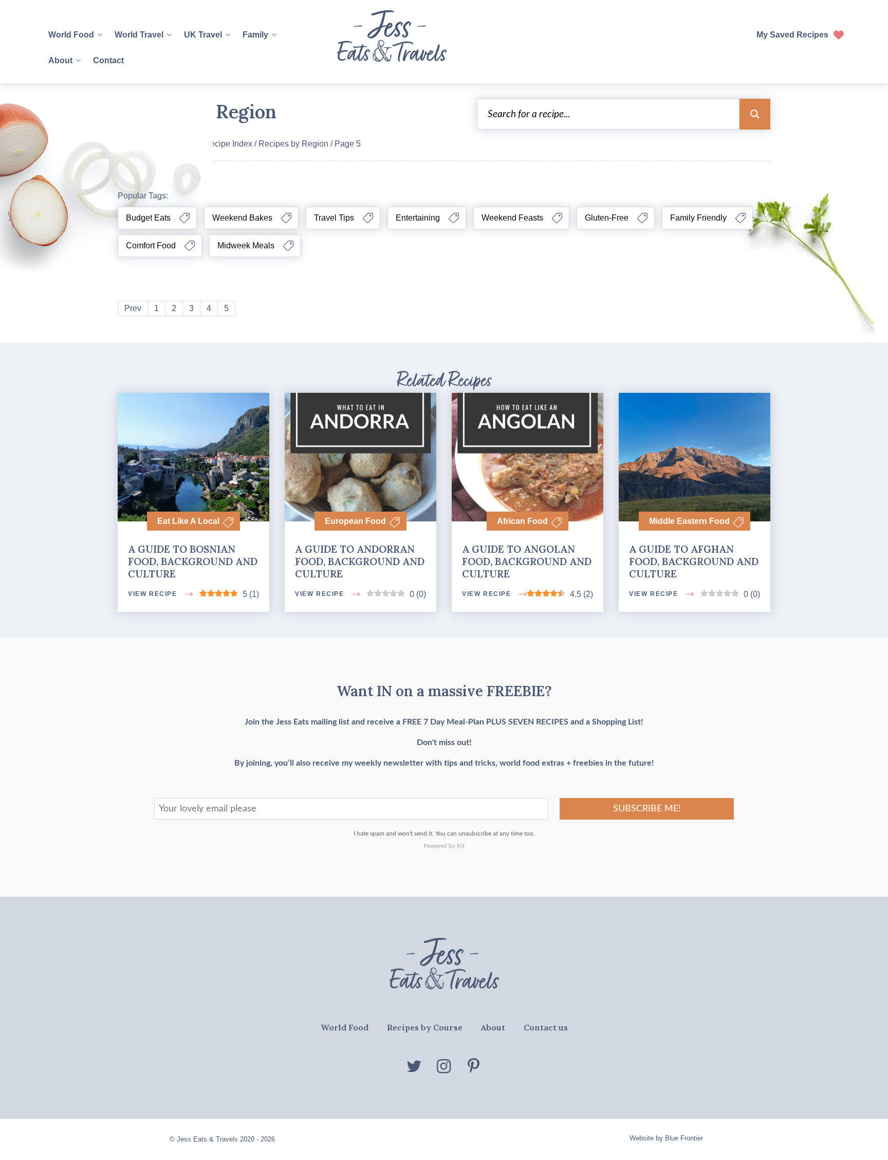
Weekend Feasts (512, 217)
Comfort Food (151, 245)
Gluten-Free (606, 217)
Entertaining (418, 217)
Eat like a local (188, 521)
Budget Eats (148, 217)
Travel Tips (334, 217)
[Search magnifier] (754, 114)
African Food (522, 521)
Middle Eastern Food (689, 521)
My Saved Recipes (792, 34)
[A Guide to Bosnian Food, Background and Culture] (193, 493)
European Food (355, 521)
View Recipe (153, 744)
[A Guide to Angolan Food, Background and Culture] (527, 434)
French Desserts (439, 691)
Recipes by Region (293, 143)
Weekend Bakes (242, 217)
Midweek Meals (245, 245)
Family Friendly (698, 217)
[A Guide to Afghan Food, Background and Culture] (694, 493)
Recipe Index (228, 143)
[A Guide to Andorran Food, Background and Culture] (360, 434)
